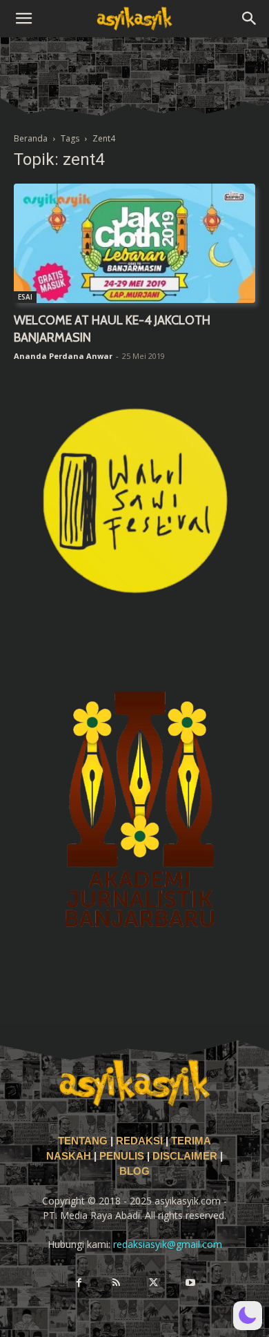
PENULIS (123, 1156)
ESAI (25, 297)
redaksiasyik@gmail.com (167, 1244)
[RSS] (116, 1283)
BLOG (134, 1171)
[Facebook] (78, 1283)
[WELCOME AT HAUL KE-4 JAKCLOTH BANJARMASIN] (134, 243)
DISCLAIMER (184, 1156)
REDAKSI (139, 1140)
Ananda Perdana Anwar (63, 356)
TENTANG (84, 1140)
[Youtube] (190, 1283)
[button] (23, 18)
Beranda (31, 138)
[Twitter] (153, 1283)
